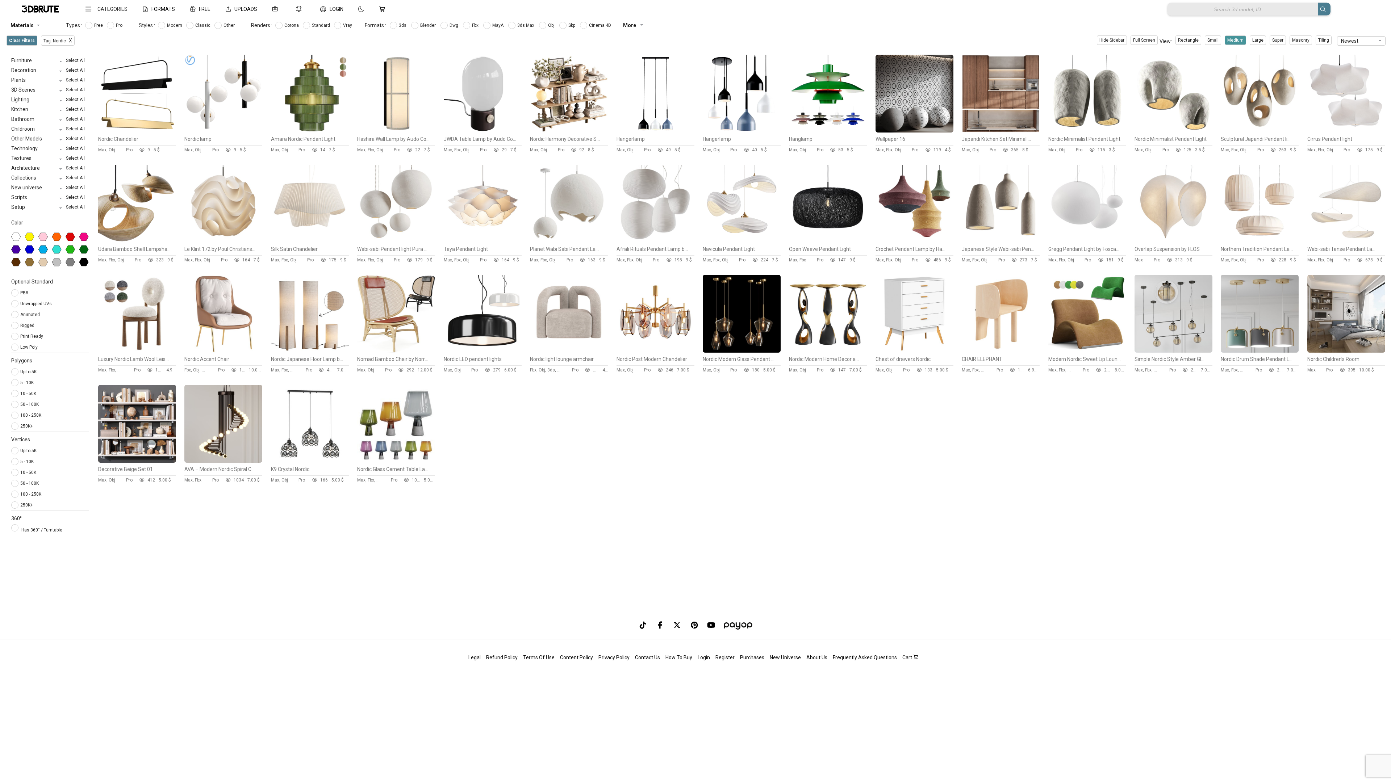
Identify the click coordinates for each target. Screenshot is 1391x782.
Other (230, 25)
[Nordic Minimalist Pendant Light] (1087, 131)
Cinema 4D (600, 25)
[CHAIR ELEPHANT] (1001, 351)
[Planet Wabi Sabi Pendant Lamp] (569, 241)
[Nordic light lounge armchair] (569, 351)
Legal (474, 657)
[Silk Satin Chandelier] (310, 241)
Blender (428, 25)
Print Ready (32, 336)
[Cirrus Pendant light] (1346, 131)
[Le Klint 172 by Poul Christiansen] (223, 241)
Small (1213, 40)
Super (1277, 40)
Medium (1235, 40)
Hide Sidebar (1111, 40)
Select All (75, 60)
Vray (348, 25)
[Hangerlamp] (655, 131)
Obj (552, 25)
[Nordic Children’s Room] (1346, 351)
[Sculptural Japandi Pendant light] (1260, 131)
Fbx (476, 25)
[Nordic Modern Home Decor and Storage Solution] (828, 351)
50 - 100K (29, 404)
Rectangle (1188, 40)
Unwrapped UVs (36, 303)
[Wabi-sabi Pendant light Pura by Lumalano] (396, 241)
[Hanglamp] (828, 131)
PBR (25, 292)
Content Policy (576, 657)
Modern (175, 25)
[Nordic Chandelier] (137, 131)
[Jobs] (276, 9)
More (630, 25)
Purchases (752, 657)
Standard (321, 25)
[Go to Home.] (40, 9)
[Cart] (383, 9)
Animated (30, 314)
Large (1257, 40)
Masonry (1300, 40)
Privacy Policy (614, 657)
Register (725, 657)
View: (1166, 41)
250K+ (26, 426)
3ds (403, 25)
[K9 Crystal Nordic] (310, 461)
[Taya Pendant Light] (483, 241)
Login (704, 657)
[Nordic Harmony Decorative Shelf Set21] (569, 131)
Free (99, 25)
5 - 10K (27, 382)
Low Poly (29, 347)
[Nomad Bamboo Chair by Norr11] (396, 351)
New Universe (785, 657)
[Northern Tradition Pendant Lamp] (1260, 241)
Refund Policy (502, 657)
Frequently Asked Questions (865, 657)
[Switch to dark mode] (353, 9)
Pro (120, 25)
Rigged (27, 325)
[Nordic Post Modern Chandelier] (655, 351)
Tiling (1323, 40)
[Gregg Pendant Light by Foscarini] (1087, 241)
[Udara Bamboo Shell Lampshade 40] (137, 241)
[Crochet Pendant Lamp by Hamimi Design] (914, 241)
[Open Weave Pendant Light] (828, 241)
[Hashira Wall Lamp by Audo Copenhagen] (396, 131)
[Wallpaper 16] (914, 131)
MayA (498, 25)
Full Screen (1144, 40)
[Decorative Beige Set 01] (137, 461)
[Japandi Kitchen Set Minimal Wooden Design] (1001, 131)
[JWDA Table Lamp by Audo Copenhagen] (483, 131)
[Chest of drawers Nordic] (914, 351)
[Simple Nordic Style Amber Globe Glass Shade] (1173, 351)
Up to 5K (28, 371)
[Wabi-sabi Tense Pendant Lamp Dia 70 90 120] (1346, 241)
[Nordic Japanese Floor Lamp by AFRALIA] (310, 351)
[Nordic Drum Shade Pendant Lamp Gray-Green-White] (1260, 351)
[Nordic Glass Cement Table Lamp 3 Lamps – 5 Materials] (396, 461)
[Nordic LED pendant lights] (483, 351)
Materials (22, 25)
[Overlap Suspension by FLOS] (1173, 241)
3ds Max (526, 25)
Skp (572, 25)
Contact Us (647, 657)
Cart (907, 657)
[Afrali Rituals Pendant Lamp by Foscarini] (655, 241)
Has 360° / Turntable (41, 530)
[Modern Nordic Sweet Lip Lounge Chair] (1087, 351)
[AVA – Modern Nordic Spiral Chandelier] (223, 461)
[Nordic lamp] (223, 131)
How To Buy (678, 657)
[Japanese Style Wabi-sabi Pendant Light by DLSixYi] (1001, 241)
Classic (203, 25)
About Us (816, 657)
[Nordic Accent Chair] (223, 351)
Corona (292, 25)
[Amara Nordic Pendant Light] (310, 131)
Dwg (454, 25)
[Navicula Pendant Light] (742, 241)
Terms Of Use (539, 657)
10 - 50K (28, 393)
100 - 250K (30, 415)
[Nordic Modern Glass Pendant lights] (742, 351)
